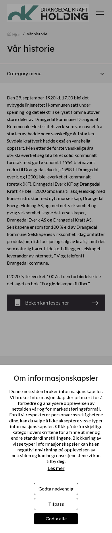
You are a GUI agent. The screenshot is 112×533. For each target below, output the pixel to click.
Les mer (56, 468)
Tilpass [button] (56, 504)
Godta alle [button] (56, 518)
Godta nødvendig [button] (56, 488)
